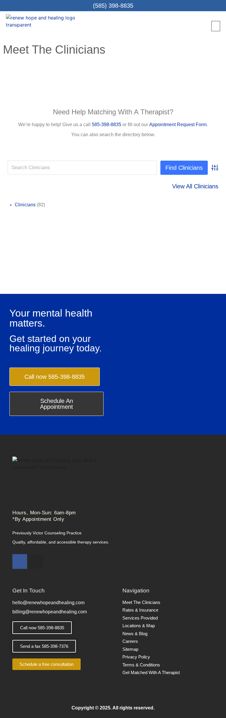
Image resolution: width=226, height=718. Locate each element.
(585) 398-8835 (113, 5)
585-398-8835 (106, 124)
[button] (215, 26)
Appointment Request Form (178, 124)
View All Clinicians (195, 186)
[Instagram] (36, 561)
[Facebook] (19, 561)
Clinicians (25, 204)
